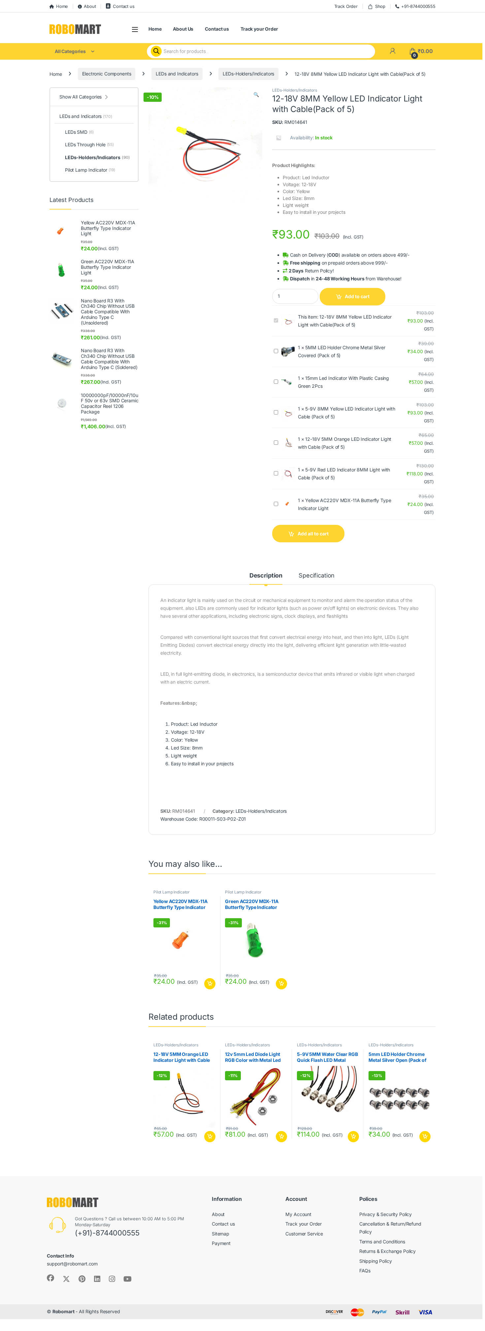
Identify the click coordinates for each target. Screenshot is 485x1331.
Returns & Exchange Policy (387, 1251)
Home (62, 6)
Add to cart (357, 296)
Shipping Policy (375, 1261)
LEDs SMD (79, 132)
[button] (256, 95)
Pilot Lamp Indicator (171, 892)
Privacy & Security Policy (385, 1214)
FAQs (365, 1270)
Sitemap (220, 1233)
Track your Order (259, 29)
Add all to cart (313, 533)
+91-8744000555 (418, 6)
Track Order (346, 6)
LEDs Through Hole (89, 144)
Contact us (123, 6)
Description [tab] (265, 576)
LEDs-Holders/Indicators (248, 73)
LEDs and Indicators (177, 73)
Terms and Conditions (382, 1241)
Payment (221, 1243)
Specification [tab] (317, 576)
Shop (380, 6)
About (90, 6)
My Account (298, 1214)
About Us (183, 29)
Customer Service (304, 1233)
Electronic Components (106, 73)
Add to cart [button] (209, 983)
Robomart (63, 1311)
